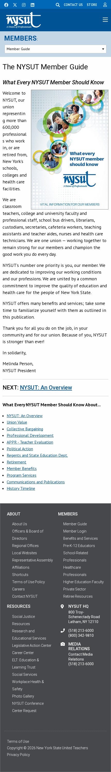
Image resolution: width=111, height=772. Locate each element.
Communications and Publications (36, 481)
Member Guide (75, 524)
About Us (19, 524)
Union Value (17, 422)
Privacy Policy (18, 755)
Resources (21, 624)
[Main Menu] (105, 20)
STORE (92, 5)
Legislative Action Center (31, 645)
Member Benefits (22, 468)
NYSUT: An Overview (46, 387)
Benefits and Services (80, 538)
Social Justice (23, 616)
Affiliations (20, 567)
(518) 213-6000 (81, 630)
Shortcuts (20, 575)
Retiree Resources (78, 596)
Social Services (24, 674)
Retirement (16, 461)
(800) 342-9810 (81, 635)
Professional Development (30, 435)
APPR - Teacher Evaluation (30, 442)
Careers (18, 589)
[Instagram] (22, 4)
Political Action (20, 448)
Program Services (21, 475)
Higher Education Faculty (83, 582)
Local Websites (24, 553)
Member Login (74, 531)
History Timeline (21, 488)
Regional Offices (25, 546)
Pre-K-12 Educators (79, 546)
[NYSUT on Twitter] (13, 4)
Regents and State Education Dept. (37, 455)
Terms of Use (18, 741)
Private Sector (74, 589)
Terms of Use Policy (28, 582)
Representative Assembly (32, 560)
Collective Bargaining (25, 428)
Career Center (23, 653)
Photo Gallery (23, 696)
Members (20, 38)
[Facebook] (4, 4)
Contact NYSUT (25, 596)
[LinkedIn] (31, 4)
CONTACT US (73, 5)
